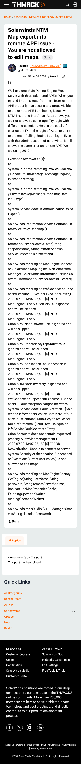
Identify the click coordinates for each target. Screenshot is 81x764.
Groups (9, 616)
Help (7, 622)
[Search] (67, 4)
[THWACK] (29, 4)
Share (13, 522)
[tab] (14, 540)
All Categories (13, 593)
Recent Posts (12, 599)
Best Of (9, 628)
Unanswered (40, 610)
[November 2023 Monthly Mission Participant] (65, 66)
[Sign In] (75, 4)
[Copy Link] (63, 76)
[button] (12, 68)
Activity (9, 604)
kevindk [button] (23, 65)
